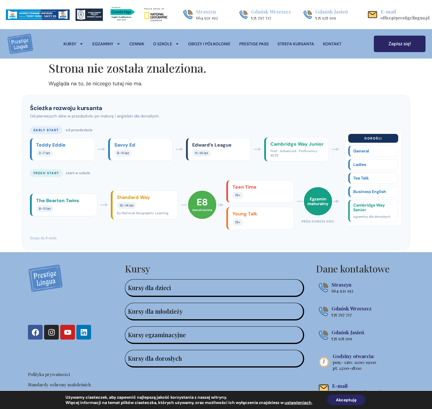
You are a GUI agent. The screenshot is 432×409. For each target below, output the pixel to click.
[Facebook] (35, 332)
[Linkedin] (83, 332)
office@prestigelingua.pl (405, 18)
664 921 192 (207, 18)
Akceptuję (346, 400)
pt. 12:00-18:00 (347, 368)
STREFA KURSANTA (295, 43)
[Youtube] (67, 332)
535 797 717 (261, 18)
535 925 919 (325, 18)
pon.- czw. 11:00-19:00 (354, 362)
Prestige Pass (254, 43)
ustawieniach (298, 402)
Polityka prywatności (49, 374)
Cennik (136, 43)
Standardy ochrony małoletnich (59, 385)
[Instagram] (51, 332)
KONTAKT (332, 43)
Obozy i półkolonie (209, 43)
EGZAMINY (102, 43)
